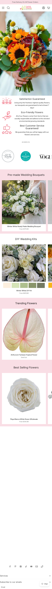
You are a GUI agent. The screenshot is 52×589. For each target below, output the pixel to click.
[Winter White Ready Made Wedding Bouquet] (24, 202)
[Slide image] (26, 53)
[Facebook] (10, 566)
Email (3, 587)
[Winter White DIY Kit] (24, 266)
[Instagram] (20, 566)
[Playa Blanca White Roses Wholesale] (24, 395)
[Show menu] (3, 8)
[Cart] (48, 8)
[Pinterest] (15, 566)
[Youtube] (31, 566)
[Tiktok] (26, 566)
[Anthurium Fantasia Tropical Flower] (24, 331)
